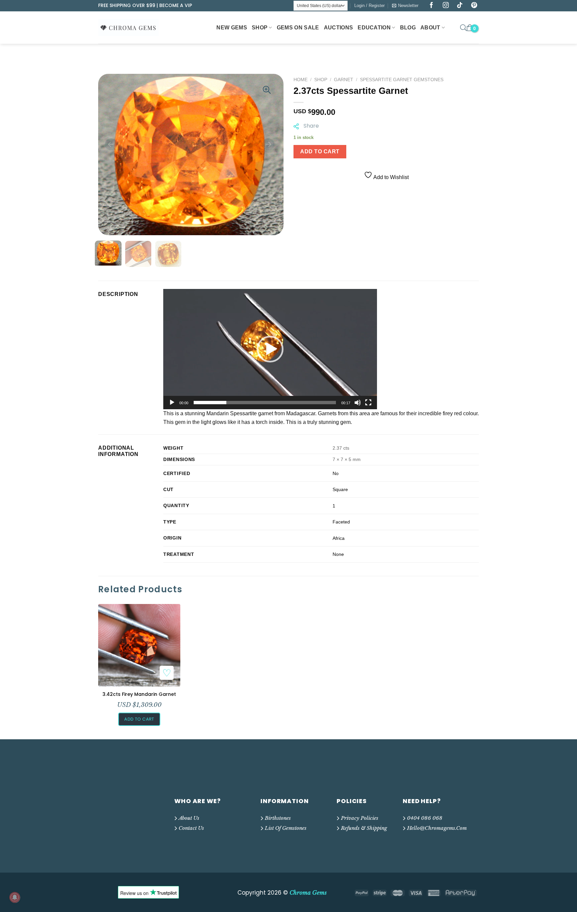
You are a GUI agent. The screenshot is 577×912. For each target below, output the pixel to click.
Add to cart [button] (139, 719)
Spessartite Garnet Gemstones (401, 79)
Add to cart (319, 151)
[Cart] (470, 27)
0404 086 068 (424, 818)
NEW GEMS (231, 27)
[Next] (268, 144)
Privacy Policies (359, 818)
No (336, 473)
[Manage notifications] (14, 897)
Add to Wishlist (390, 177)
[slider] (265, 402)
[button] (270, 349)
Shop (320, 79)
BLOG (408, 27)
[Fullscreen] (368, 402)
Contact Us (191, 828)
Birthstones (278, 818)
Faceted (341, 521)
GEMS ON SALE (298, 27)
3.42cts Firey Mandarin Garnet (139, 694)
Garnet (343, 79)
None (338, 554)
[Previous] (111, 144)
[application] (270, 349)
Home (301, 79)
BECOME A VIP (175, 5)
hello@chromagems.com (437, 828)
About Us (189, 818)
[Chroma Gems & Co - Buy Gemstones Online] (132, 27)
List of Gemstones (286, 828)
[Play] (172, 402)
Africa (339, 538)
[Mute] (357, 402)
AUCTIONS (338, 27)
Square (340, 489)
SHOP (259, 27)
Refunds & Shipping (364, 828)
